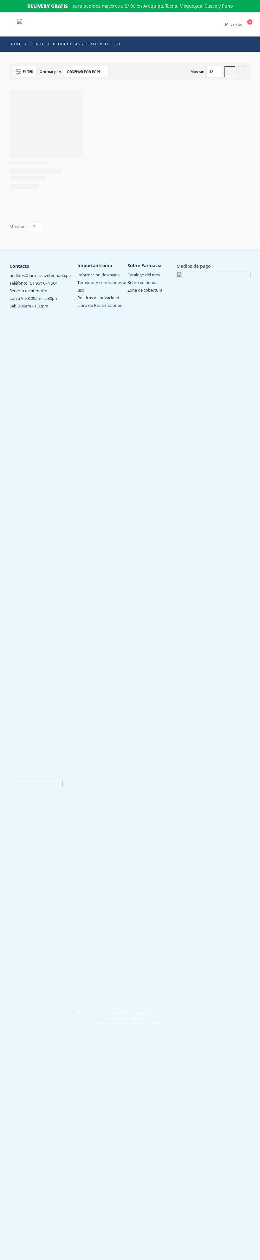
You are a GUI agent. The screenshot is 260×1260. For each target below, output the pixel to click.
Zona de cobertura (144, 290)
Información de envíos (98, 275)
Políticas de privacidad (98, 297)
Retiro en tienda (142, 282)
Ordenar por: (50, 71)
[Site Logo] (41, 24)
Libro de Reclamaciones (99, 305)
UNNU (159, 1023)
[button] (12, 24)
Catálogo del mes (143, 275)
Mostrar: (197, 71)
